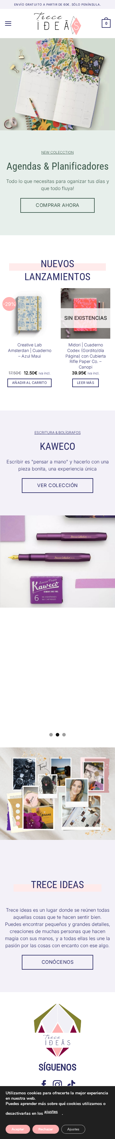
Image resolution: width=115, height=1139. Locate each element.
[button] (8, 23)
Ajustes (73, 1129)
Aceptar (18, 1129)
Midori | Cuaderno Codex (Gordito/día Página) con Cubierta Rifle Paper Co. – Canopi (85, 355)
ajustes (51, 1111)
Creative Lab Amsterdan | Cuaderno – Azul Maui (29, 350)
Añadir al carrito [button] (29, 383)
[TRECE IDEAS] (57, 23)
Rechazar (45, 1129)
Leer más (85, 383)
